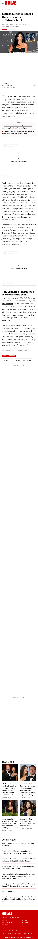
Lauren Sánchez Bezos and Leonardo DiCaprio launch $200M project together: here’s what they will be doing (28, 789)
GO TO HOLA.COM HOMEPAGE (20, 937)
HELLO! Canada (25, 922)
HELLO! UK (5, 924)
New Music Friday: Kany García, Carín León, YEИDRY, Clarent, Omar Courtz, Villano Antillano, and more (18, 876)
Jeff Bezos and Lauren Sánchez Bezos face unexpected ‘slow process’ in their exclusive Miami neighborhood (10, 789)
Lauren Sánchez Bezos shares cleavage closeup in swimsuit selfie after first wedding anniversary (10, 823)
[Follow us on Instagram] (10, 930)
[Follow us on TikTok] (17, 930)
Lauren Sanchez (14, 96)
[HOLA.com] (19, 913)
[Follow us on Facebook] (3, 930)
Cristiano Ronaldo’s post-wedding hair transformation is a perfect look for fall (17, 852)
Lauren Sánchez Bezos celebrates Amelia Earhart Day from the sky (27, 822)
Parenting (8, 360)
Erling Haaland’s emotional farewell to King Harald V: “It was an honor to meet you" (18, 885)
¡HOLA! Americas (7, 922)
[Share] (34, 85)
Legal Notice (24, 933)
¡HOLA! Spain (5, 920)
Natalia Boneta (7, 891)
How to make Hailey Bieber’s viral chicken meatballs (18, 844)
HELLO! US (24, 920)
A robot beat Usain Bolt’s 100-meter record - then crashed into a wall (18, 867)
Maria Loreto (7, 83)
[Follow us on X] (6, 930)
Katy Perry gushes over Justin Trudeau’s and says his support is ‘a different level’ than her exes (19, 899)
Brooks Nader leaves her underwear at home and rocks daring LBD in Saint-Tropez (19, 859)
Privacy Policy (9, 933)
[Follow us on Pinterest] (13, 930)
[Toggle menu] (3, 3)
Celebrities (10, 9)
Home (3, 9)
